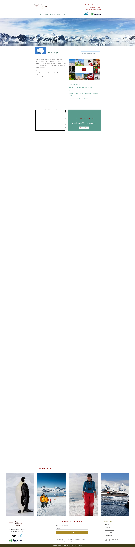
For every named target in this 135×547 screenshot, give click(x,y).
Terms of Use (69, 545)
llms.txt (80, 545)
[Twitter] (113, 539)
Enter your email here (62, 525)
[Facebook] (109, 539)
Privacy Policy (75, 545)
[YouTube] (116, 539)
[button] (44, 141)
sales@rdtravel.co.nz (95, 5)
